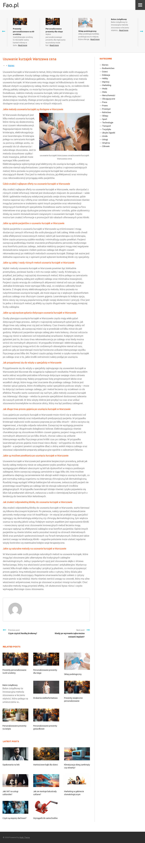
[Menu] (140, 5)
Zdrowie (106, 146)
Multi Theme (25, 837)
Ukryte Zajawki (108, 133)
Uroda (104, 136)
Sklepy (105, 116)
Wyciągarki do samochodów (45, 818)
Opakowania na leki (11, 765)
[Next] (141, 31)
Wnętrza (106, 143)
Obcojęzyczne (108, 99)
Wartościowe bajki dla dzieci (45, 765)
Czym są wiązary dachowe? (14, 818)
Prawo (105, 105)
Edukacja (106, 75)
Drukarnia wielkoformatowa (45, 698)
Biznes (11, 65)
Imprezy (105, 82)
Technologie (107, 122)
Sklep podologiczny (87, 31)
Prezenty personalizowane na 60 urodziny (23, 31)
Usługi (105, 139)
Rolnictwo (106, 112)
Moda (104, 88)
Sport (104, 119)
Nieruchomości (108, 95)
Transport (106, 126)
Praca (104, 102)
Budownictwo (108, 68)
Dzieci (105, 72)
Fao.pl (11, 5)
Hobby (105, 78)
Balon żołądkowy (119, 19)
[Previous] (3, 31)
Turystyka (106, 129)
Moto (104, 92)
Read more (22, 45)
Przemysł (106, 109)
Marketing (106, 85)
